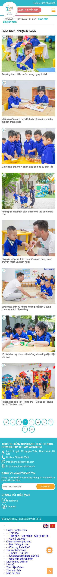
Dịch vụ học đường (17, 561)
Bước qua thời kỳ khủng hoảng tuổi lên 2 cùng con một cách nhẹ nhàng (26, 308)
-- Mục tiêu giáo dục (17, 544)
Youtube (11, 506)
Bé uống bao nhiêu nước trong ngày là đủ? (24, 74)
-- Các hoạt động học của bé (22, 555)
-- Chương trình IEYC (18, 547)
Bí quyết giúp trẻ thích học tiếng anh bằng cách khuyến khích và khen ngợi (27, 260)
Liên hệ (10, 564)
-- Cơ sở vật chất (16, 538)
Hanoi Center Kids (16, 530)
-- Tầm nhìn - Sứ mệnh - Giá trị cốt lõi (27, 535)
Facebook (12, 500)
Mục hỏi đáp (13, 573)
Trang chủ (8, 19)
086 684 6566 (48, 3)
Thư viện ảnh (13, 570)
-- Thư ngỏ (12, 532)
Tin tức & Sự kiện (26, 19)
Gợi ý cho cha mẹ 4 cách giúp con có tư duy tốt (27, 166)
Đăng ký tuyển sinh (28, 9)
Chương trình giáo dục (18, 541)
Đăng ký (46, 486)
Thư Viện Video (15, 567)
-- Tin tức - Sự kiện (17, 553)
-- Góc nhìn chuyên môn (19, 558)
